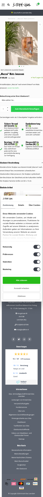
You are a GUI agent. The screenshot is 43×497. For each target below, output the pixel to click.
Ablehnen (22, 296)
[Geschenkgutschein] (30, 479)
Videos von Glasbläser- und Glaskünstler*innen (21, 434)
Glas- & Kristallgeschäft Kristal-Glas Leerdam (21, 395)
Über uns (21, 411)
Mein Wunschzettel (21, 461)
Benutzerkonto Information (21, 450)
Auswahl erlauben (21, 288)
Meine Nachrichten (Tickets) (21, 457)
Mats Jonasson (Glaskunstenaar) (12, 70)
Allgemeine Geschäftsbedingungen (21, 415)
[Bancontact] (28, 484)
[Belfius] (16, 479)
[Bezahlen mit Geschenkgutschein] (7, 484)
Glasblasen (21, 422)
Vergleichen (21, 465)
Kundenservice (21, 407)
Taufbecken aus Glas (21, 426)
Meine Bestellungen (21, 454)
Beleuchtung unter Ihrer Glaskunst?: (15, 96)
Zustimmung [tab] (8, 205)
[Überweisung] (9, 479)
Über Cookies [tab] (34, 205)
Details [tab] (21, 205)
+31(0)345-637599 (22, 325)
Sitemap (21, 439)
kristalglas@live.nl (22, 329)
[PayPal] (35, 484)
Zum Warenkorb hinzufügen (27, 109)
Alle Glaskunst (21, 469)
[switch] (36, 254)
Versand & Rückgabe (21, 403)
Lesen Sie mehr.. (13, 88)
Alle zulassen (21, 280)
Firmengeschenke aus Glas (21, 418)
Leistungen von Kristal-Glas (21, 400)
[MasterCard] (21, 484)
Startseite (11, 18)
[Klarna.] (14, 484)
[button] (19, 66)
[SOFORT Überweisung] (23, 479)
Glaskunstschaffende (21, 429)
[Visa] (21, 488)
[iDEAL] (35, 481)
